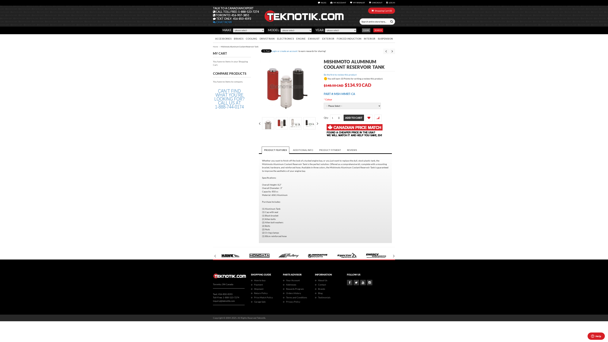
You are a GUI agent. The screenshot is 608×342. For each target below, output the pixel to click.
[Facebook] (349, 282)
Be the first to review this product (340, 74)
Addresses (291, 284)
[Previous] (386, 51)
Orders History (293, 293)
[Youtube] (363, 282)
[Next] (392, 51)
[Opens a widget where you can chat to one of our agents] (596, 336)
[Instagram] (369, 282)
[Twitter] (356, 282)
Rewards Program (295, 289)
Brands (321, 289)
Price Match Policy (263, 297)
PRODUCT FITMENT (330, 150)
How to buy (260, 280)
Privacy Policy (293, 301)
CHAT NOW (224, 22)
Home (215, 46)
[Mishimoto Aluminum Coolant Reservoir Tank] (268, 123)
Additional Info (303, 150)
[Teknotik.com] (304, 16)
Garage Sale (260, 301)
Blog (320, 293)
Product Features (275, 150)
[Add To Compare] (378, 118)
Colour (328, 99)
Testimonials (324, 297)
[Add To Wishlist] (369, 118)
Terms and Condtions (296, 297)
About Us (322, 280)
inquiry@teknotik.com (224, 301)
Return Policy (261, 293)
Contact (322, 284)
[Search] (391, 21)
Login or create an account (285, 51)
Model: (274, 30)
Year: (319, 30)
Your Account (293, 280)
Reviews (352, 150)
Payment (258, 284)
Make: (227, 30)
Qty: (326, 117)
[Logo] (229, 278)
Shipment (258, 289)
